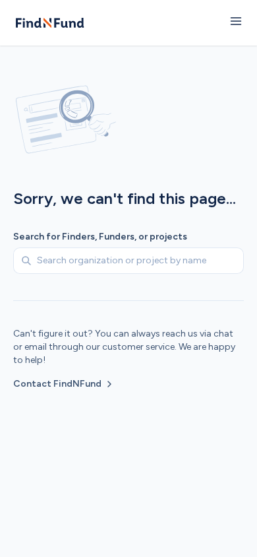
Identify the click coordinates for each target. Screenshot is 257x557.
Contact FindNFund (57, 383)
